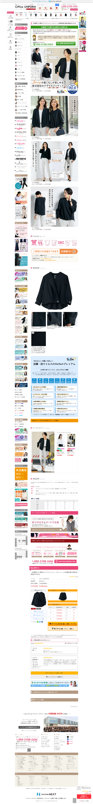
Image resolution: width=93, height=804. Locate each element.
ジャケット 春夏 (33, 763)
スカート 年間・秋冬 (59, 758)
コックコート (32, 782)
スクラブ (31, 778)
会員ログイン (57, 746)
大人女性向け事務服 (21, 763)
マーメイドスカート (59, 763)
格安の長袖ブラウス (19, 441)
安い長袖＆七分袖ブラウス (20, 276)
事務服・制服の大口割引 (20, 480)
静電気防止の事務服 (19, 394)
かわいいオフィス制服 (19, 298)
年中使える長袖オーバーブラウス (21, 462)
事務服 (19, 781)
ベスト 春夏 (32, 757)
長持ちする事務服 (19, 387)
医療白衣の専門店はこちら (20, 522)
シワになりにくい (21, 765)
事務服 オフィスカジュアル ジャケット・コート (68, 635)
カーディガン (32, 768)
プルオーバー (45, 768)
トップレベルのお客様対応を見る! (28, 727)
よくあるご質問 (18, 487)
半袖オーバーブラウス (46, 765)
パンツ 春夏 (58, 768)
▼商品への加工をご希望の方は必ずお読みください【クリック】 (48, 540)
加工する (63, 628)
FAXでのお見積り (45, 741)
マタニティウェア (21, 768)
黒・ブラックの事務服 (19, 405)
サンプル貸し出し (19, 501)
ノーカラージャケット (34, 765)
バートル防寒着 (45, 778)
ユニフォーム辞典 (45, 784)
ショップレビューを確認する (55, 677)
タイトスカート (58, 762)
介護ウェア (19, 782)
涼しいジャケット (58, 635)
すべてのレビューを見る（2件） (55, 673)
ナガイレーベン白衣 (46, 781)
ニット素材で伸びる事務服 (20, 204)
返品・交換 (44, 743)
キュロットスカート (59, 765)
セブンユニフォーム (46, 782)
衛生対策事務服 (18, 370)
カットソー (32, 770)
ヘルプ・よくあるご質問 (60, 741)
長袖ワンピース (71, 761)
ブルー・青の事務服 (19, 415)
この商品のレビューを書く (72, 643)
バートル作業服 (45, 777)
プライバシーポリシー (59, 740)
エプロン (31, 781)
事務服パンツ (57, 766)
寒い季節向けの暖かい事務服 (21, 456)
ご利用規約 (57, 749)
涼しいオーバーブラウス (20, 343)
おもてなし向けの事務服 (20, 292)
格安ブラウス (45, 762)
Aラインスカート (58, 761)
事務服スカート (58, 756)
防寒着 (19, 778)
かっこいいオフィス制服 (20, 303)
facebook (71, 739)
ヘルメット (32, 785)
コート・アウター (71, 766)
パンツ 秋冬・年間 (59, 769)
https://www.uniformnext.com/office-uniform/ (26, 747)
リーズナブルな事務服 (21, 757)
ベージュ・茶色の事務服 (20, 410)
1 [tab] (54, 703)
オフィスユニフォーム (28, 719)
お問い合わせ (74, 9)
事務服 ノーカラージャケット (49, 635)
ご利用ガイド (57, 736)
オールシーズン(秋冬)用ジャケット (39, 635)
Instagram (71, 741)
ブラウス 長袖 (45, 760)
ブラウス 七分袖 (45, 758)
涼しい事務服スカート (19, 348)
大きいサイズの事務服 (21, 760)
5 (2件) (77, 576)
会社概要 (57, 738)
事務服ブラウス (45, 756)
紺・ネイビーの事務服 (19, 403)
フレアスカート (58, 760)
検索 (57, 4)
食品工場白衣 (20, 785)
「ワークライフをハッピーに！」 (40, 1)
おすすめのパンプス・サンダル (21, 324)
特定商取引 (57, 743)
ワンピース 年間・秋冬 (72, 758)
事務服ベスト (32, 756)
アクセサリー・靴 (71, 764)
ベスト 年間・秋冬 (33, 758)
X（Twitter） (71, 736)
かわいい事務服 (20, 761)
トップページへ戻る (59, 744)
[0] (82, 16)
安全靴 (31, 783)
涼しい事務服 (20, 766)
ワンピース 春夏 (71, 757)
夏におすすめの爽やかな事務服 (21, 354)
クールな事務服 (20, 762)
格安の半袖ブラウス (19, 281)
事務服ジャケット (33, 761)
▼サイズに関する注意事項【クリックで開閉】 (44, 512)
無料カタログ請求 (45, 746)
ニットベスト (32, 760)
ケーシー (31, 780)
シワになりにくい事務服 (20, 381)
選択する (84, 796)
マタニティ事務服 (19, 333)
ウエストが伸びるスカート (20, 266)
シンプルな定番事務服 (19, 309)
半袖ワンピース (71, 760)
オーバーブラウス (45, 764)
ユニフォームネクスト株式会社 (30, 730)
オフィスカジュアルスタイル (21, 218)
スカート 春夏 (58, 757)
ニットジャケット (33, 766)
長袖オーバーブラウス (46, 766)
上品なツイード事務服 (19, 315)
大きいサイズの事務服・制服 (21, 237)
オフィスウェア (20, 756)
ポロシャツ (44, 769)
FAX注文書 (44, 738)
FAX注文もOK (18, 506)
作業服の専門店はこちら (20, 516)
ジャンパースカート (71, 762)
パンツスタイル (18, 190)
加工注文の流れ (39, 611)
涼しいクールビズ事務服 (20, 360)
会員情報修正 (57, 748)
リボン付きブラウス (46, 761)
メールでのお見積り (46, 740)
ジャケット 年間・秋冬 (34, 764)
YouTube (71, 743)
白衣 (18, 780)
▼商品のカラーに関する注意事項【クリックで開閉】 (45, 420)
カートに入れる (63, 624)
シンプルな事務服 (21, 758)
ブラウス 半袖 (45, 757)
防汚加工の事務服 (19, 392)
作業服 (19, 777)
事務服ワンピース (71, 756)
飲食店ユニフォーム (21, 783)
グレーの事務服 (18, 408)
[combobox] (46, 5)
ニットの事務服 (20, 767)
